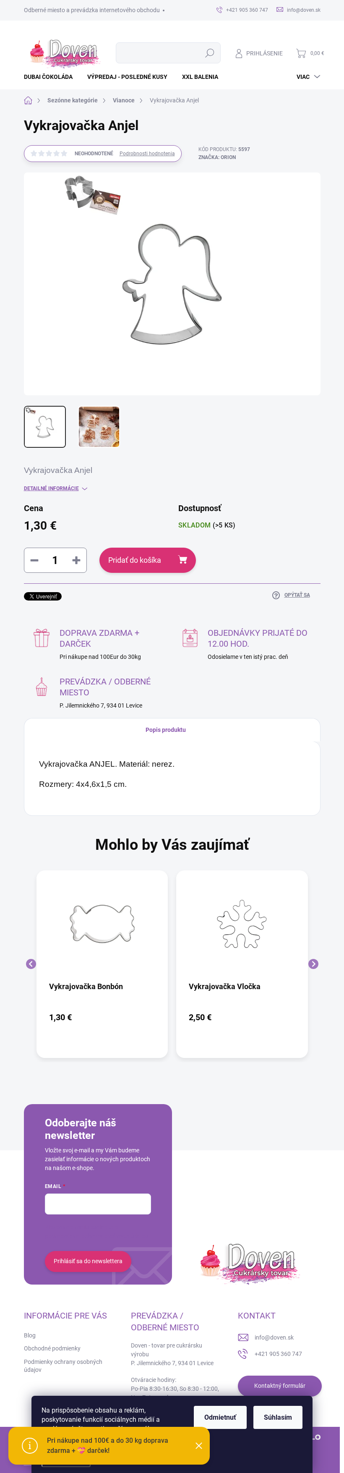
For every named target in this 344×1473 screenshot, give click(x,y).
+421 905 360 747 (278, 1353)
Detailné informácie (51, 488)
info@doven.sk (274, 1337)
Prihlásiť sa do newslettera (88, 1261)
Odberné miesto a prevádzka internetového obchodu (92, 10)
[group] (102, 964)
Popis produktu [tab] (166, 729)
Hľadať (210, 53)
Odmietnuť (220, 1417)
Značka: (217, 157)
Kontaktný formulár (279, 1385)
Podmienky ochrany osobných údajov (63, 1366)
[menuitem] (51, 76)
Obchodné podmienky (52, 1348)
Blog (30, 1335)
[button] (102, 1017)
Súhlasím (278, 1417)
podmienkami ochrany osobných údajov (97, 1236)
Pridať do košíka (134, 560)
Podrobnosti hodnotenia (147, 154)
